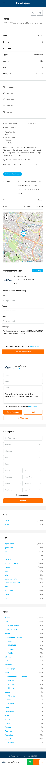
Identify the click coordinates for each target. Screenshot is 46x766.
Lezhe (7, 692)
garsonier (9, 548)
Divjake (11, 704)
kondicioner (10, 99)
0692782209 (20, 279)
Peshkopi (8, 731)
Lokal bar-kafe (11, 579)
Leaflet (22, 261)
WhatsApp (32, 279)
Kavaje (7, 633)
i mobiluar (9, 106)
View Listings (37, 271)
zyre (6, 571)
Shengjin (11, 696)
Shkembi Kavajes (15, 637)
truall (7, 595)
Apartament (9, 544)
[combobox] (22, 444)
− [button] (6, 218)
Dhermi (11, 684)
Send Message (13, 412)
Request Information (23, 352)
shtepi (7, 552)
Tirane (7, 618)
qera (7, 520)
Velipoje (11, 669)
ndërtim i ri (10, 112)
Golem (11, 641)
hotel (7, 587)
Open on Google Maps (13, 174)
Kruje (7, 715)
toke (6, 598)
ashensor (9, 93)
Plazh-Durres (13, 626)
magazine (9, 591)
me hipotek (10, 87)
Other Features (24, 495)
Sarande (8, 739)
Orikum (11, 680)
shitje (6, 19)
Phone (4, 306)
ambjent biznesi (11, 563)
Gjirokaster (9, 712)
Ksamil (11, 743)
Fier (6, 661)
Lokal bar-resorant (12, 583)
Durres (7, 622)
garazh (8, 559)
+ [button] (6, 215)
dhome (7, 556)
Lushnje (8, 700)
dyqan (7, 567)
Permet (8, 727)
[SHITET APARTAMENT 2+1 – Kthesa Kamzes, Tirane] (23, 234)
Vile (6, 575)
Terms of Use (34, 346)
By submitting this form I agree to (22, 346)
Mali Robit (12, 645)
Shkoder (8, 665)
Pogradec (9, 735)
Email (4, 316)
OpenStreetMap (31, 261)
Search (23, 501)
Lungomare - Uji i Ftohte (17, 676)
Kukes (7, 723)
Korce (7, 719)
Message (5, 327)
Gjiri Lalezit (12, 630)
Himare (11, 688)
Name (4, 296)
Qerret (11, 649)
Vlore (7, 673)
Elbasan (8, 657)
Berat (7, 708)
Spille (10, 653)
